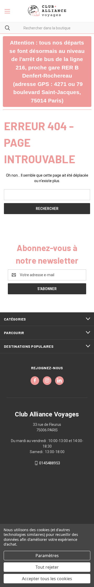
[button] (47, 71)
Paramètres (47, 555)
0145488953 (49, 463)
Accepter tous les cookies (47, 578)
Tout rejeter (47, 567)
